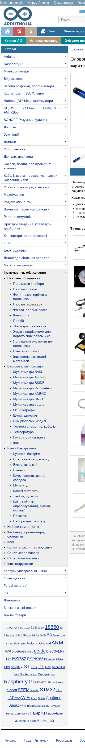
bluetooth (19, 651)
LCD (34, 667)
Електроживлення (17, 250)
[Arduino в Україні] (19, 16)
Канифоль (21, 315)
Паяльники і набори (28, 284)
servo (61, 682)
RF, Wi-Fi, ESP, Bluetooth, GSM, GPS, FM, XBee (32, 110)
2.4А (12, 635)
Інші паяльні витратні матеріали (29, 359)
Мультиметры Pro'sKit (30, 377)
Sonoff (12, 690)
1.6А (14, 628)
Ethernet (49, 659)
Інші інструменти (20, 564)
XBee (34, 698)
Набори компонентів (23, 527)
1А (61, 627)
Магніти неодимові (18, 265)
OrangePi (44, 674)
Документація (63, 3)
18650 (52, 627)
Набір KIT (38, 713)
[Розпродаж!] (19, 31)
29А (28, 635)
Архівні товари (15, 615)
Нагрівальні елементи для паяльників (33, 343)
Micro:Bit (58, 667)
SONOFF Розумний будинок (25, 120)
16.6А (41, 627)
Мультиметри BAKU (28, 372)
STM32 (47, 689)
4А (41, 635)
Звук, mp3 (11, 134)
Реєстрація (64, 740)
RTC (44, 682)
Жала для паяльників (29, 326)
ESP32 (19, 658)
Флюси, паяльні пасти (30, 310)
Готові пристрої (15, 585)
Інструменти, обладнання (25, 272)
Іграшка (31, 705)
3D (6, 593)
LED (7, 243)
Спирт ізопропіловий (23, 553)
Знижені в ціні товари (20, 608)
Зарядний (17, 705)
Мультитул (21, 485)
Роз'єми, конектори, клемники (27, 187)
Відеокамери (14, 79)
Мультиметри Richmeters (32, 388)
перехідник (55, 713)
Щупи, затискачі (25, 415)
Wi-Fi (18, 698)
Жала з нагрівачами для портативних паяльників (32, 334)
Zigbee (41, 698)
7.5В (62, 635)
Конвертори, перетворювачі (25, 236)
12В (34, 627)
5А (45, 635)
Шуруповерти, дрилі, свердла (29, 478)
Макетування (14, 194)
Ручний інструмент (21, 448)
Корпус (25, 713)
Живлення (22, 721)
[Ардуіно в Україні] (7, 31)
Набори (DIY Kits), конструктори (28, 101)
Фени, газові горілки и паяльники (30, 297)
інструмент (53, 705)
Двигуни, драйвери (18, 156)
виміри (41, 706)
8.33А (9, 643)
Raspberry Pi (13, 64)
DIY (8, 659)
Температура (23, 432)
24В (23, 635)
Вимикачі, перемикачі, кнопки (26, 209)
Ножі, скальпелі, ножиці (31, 459)
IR (18, 667)
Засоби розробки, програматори (29, 86)
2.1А (6, 635)
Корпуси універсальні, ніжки (25, 571)
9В (15, 643)
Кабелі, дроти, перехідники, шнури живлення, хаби (30, 178)
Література (12, 600)
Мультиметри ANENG (29, 393)
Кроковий (45, 721)
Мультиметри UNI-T (28, 399)
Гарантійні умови (36, 740)
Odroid (33, 674)
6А (54, 635)
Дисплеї (10, 127)
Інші (16, 443)
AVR (8, 651)
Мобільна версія (11, 3)
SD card (52, 682)
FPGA (59, 659)
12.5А (26, 627)
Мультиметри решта (28, 404)
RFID (37, 682)
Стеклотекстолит (26, 351)
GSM (14, 667)
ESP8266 (35, 659)
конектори (13, 713)
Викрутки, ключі (25, 465)
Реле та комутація (18, 217)
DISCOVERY (55, 651)
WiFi (25, 697)
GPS (7, 667)
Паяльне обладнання (23, 278)
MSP (16, 674)
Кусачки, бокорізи (26, 454)
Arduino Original (39, 643)
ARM (57, 643)
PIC (53, 674)
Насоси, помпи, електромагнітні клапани (28, 166)
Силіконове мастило (23, 558)
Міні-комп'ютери (16, 71)
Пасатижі (20, 516)
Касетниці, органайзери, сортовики (26, 534)
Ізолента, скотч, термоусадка (29, 547)
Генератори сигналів (29, 437)
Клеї (10, 542)
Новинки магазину (43, 41)
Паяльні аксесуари (27, 304)
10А (20, 628)
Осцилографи (24, 410)
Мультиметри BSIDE (28, 383)
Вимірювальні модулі (29, 421)
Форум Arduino (38, 3)
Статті (51, 31)
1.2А (9, 627)
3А (37, 635)
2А (33, 635)
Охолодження (14, 578)
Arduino (9, 56)
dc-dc (40, 650)
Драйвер (53, 698)
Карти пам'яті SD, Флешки (24, 93)
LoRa (48, 667)
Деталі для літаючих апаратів (26, 258)
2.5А (18, 635)
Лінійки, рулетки (25, 496)
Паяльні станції (25, 289)
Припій (18, 321)
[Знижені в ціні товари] (31, 31)
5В (49, 635)
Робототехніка (15, 149)
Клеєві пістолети (25, 491)
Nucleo (24, 674)
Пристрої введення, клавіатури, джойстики (28, 226)
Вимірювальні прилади (25, 366)
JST (25, 666)
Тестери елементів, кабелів (34, 426)
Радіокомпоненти (17, 202)
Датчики (10, 142)
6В (58, 635)
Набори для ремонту (29, 521)
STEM (24, 689)
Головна (10, 740)
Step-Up (34, 690)
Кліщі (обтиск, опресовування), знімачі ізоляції (32, 506)
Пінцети (19, 470)
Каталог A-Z (13, 41)
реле (33, 721)
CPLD (29, 651)
